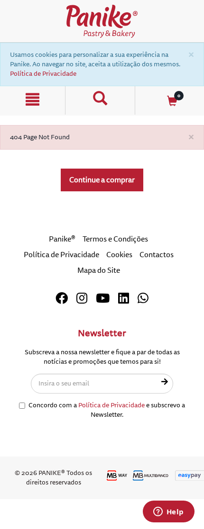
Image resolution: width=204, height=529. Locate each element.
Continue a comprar (102, 180)
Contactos (156, 255)
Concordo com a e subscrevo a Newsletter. (106, 410)
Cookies (119, 255)
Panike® (62, 239)
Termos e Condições (115, 239)
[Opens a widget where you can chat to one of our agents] (168, 512)
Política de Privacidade (43, 73)
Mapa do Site (98, 270)
